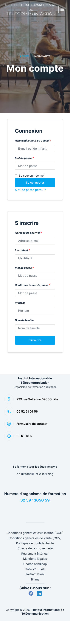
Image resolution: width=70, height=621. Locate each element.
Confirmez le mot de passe (32, 285)
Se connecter (35, 182)
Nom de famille (24, 320)
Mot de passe (24, 158)
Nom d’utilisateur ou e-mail (33, 140)
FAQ (42, 569)
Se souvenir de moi (31, 175)
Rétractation (35, 574)
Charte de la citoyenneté (35, 548)
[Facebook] (31, 593)
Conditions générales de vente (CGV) (35, 538)
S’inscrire (35, 340)
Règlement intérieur (35, 553)
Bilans (35, 579)
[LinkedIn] (39, 593)
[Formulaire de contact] (9, 423)
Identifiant (22, 250)
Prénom (20, 302)
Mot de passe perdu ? (30, 190)
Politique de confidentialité (35, 543)
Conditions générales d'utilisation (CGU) (35, 533)
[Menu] (62, 9)
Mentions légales (35, 559)
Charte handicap (35, 564)
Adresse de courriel (28, 232)
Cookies (30, 569)
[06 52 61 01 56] (9, 411)
